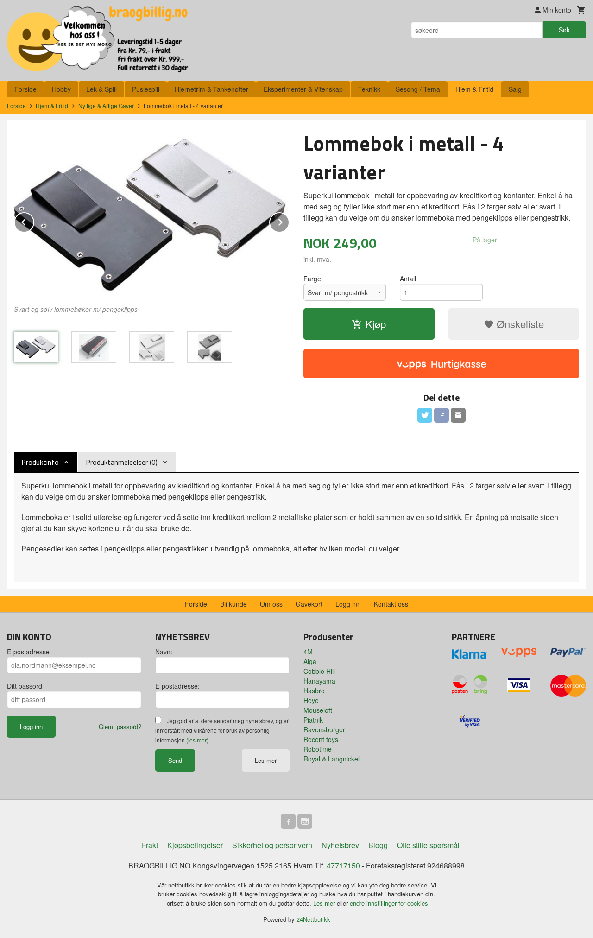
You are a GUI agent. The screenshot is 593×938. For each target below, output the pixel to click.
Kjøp (376, 324)
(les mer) (197, 740)
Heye (311, 700)
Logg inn (348, 603)
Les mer (266, 760)
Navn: (163, 651)
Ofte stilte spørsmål (428, 845)
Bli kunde (233, 603)
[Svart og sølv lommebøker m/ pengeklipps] (152, 214)
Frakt (150, 845)
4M (308, 651)
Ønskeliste (519, 324)
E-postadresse (28, 651)
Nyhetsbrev (340, 845)
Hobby (61, 89)
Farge (312, 278)
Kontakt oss (391, 603)
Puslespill (145, 89)
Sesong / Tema (418, 89)
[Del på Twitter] (424, 415)
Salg (515, 89)
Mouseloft (317, 710)
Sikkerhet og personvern (272, 845)
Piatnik (313, 719)
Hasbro (314, 690)
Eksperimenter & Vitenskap (303, 89)
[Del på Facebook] (441, 415)
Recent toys (320, 739)
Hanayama (319, 680)
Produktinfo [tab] (40, 462)
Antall (408, 278)
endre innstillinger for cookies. (390, 903)
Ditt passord (24, 686)
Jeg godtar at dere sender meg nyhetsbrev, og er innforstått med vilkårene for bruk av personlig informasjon (222, 730)
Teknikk (369, 89)
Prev (33, 221)
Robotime (317, 749)
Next (289, 221)
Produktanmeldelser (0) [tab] (122, 462)
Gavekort (309, 603)
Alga (309, 661)
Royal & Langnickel (331, 758)
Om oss (271, 603)
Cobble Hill (319, 671)
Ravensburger (324, 729)
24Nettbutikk (313, 919)
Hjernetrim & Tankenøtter (211, 89)
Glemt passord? (120, 726)
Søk (564, 29)
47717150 (343, 865)
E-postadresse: (177, 686)
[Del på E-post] (458, 415)
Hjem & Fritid (474, 89)
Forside (25, 89)
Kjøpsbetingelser (195, 845)
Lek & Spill (101, 89)
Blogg (378, 845)
